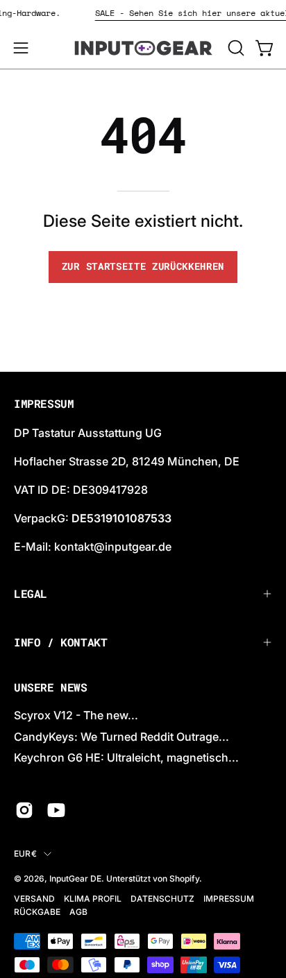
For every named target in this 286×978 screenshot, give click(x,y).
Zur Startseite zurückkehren (143, 266)
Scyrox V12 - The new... (76, 715)
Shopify (184, 878)
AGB (78, 912)
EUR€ (25, 853)
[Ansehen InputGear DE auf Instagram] (24, 810)
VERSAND (34, 898)
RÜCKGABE (37, 912)
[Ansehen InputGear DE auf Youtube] (56, 810)
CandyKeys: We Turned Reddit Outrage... (121, 737)
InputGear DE (75, 878)
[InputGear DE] (143, 48)
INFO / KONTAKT (60, 642)
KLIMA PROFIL (92, 898)
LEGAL (30, 593)
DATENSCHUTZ (162, 898)
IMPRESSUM (228, 898)
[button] (234, 48)
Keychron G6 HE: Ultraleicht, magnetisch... (126, 757)
